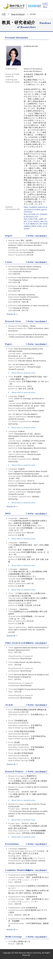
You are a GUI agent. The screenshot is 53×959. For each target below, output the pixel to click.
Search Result (18, 14)
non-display (40, 236)
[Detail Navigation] (45, 5)
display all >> (12, 314)
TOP (4, 14)
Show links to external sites (23, 373)
